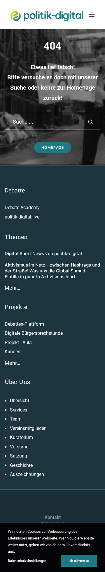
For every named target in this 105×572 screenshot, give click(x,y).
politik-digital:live (22, 217)
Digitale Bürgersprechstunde (34, 333)
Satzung (18, 456)
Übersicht (19, 400)
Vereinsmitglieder (28, 428)
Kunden (12, 351)
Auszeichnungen (27, 474)
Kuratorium (21, 437)
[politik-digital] (46, 16)
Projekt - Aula (18, 342)
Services (18, 410)
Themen (16, 236)
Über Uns (17, 381)
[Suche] (52, 122)
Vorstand (19, 447)
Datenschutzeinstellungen (27, 561)
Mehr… (12, 288)
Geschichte (21, 465)
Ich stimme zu (79, 561)
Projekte (16, 306)
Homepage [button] (52, 147)
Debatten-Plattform (24, 324)
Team (16, 419)
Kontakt (53, 517)
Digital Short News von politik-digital (43, 253)
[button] (91, 14)
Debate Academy (22, 207)
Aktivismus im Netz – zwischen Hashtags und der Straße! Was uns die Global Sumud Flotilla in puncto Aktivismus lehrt (52, 271)
